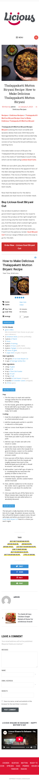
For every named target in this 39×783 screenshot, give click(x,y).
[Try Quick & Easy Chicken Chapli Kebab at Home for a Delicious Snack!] (10, 618)
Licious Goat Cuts (29, 160)
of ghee (12, 367)
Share (21, 572)
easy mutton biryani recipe (26, 547)
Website (5, 691)
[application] (19, 739)
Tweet (21, 566)
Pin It (21, 578)
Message (5, 650)
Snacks (24, 769)
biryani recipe (27, 544)
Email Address (7, 681)
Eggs (18, 766)
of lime (9, 383)
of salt (12, 376)
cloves (8, 341)
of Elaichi (14, 339)
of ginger (13, 348)
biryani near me (13, 544)
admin (13, 107)
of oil (11, 369)
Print (21, 583)
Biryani (4, 130)
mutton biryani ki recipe (19, 552)
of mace (13, 346)
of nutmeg (13, 343)
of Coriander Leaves (18, 381)
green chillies (9, 330)
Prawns (26, 766)
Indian (22, 305)
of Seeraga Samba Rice (17, 361)
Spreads (10, 766)
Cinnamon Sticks (11, 337)
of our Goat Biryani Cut (20, 359)
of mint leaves (16, 378)
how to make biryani (19, 549)
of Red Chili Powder (15, 371)
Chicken (5, 763)
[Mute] (31, 747)
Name (4, 670)
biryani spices (8, 547)
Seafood (15, 763)
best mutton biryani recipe (19, 541)
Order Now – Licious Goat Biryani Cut (19, 247)
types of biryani (29, 554)
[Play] (4, 747)
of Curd (11, 374)
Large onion (10, 353)
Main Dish (23, 302)
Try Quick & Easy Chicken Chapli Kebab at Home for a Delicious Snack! (25, 618)
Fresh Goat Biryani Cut (10, 519)
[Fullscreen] (35, 747)
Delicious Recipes (19, 109)
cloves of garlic (12, 350)
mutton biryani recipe (12, 554)
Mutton (24, 763)
